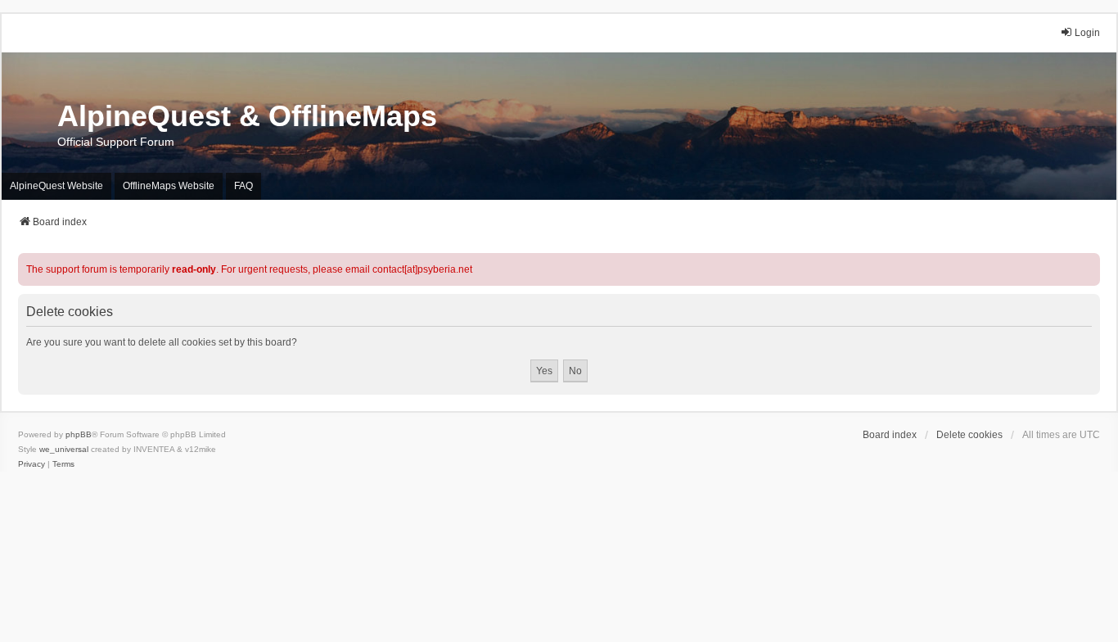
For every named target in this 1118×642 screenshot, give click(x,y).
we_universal (63, 449)
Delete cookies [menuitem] (969, 435)
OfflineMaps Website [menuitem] (168, 186)
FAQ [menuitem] (243, 186)
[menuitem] (31, 464)
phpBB (78, 434)
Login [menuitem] (1087, 32)
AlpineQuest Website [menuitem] (56, 186)
